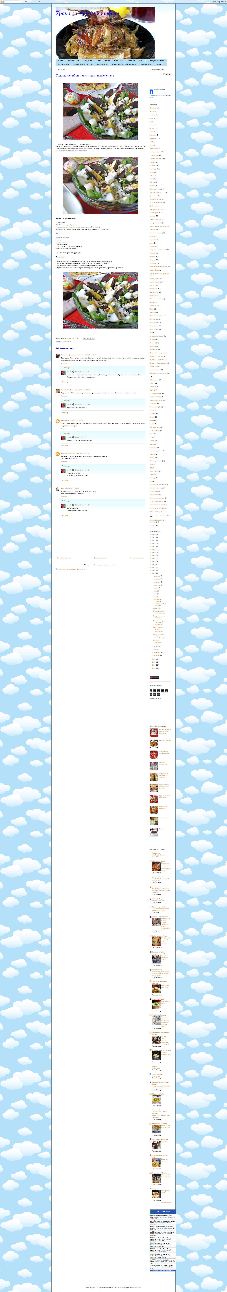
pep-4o (69, 338)
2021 (154, 549)
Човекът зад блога (73, 61)
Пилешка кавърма (165, 740)
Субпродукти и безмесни (156, 61)
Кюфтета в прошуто (157, 642)
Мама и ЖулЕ (154, 270)
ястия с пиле (154, 511)
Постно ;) (153, 343)
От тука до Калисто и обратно (159, 982)
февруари (157, 652)
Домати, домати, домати (167, 1217)
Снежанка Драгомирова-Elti (71, 355)
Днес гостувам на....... (157, 192)
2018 (154, 558)
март (155, 649)
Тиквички (153, 454)
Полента (152, 339)
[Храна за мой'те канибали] (151, 93)
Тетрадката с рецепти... (160, 1123)
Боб (151, 142)
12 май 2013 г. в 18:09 (89, 355)
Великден (153, 162)
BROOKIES (164, 1141)
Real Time (162, 1270)
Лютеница (153, 263)
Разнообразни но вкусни (158, 373)
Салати (64, 341)
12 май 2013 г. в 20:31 (82, 372)
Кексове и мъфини (156, 233)
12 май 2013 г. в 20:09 (82, 390)
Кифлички (153, 240)
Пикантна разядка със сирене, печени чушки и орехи (161, 909)
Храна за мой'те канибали (157, 89)
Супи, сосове (88, 61)
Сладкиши (153, 403)
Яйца (69, 341)
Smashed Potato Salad (158, 901)
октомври (157, 582)
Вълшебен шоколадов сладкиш (164, 957)
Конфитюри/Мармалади (158, 250)
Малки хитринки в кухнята (158, 266)
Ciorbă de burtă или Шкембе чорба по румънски (165, 940)
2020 (154, 552)
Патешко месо (154, 319)
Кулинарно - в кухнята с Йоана (160, 1083)
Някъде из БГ (154, 292)
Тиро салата (163, 818)
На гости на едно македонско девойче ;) (160, 953)
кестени (152, 236)
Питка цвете (157, 608)
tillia (62, 488)
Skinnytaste (156, 887)
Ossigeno (155, 1189)
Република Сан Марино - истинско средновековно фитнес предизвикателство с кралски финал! (161, 924)
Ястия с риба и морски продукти (160, 515)
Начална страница (100, 558)
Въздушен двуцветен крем (165, 1053)
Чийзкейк (153, 474)
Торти (152, 457)
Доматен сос (154, 196)
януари (156, 655)
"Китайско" (153, 108)
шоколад (152, 478)
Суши (151, 434)
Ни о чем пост (156, 1076)
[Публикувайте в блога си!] (87, 338)
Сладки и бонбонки (156, 400)
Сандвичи (153, 387)
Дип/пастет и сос (155, 189)
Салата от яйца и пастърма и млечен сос (158, 622)
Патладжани (154, 322)
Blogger (138, 1287)
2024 (154, 540)
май (155, 597)
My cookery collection (159, 907)
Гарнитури (153, 169)
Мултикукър (154, 285)
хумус (152, 468)
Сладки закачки (155, 397)
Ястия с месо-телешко (157, 508)
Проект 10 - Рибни (156, 356)
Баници (152, 128)
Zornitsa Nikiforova (68, 390)
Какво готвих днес (156, 219)
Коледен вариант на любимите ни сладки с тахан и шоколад (161, 1087)
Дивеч (141, 61)
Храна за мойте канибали (87, 13)
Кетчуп (161, 829)
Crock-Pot (153, 525)
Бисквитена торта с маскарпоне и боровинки (165, 731)
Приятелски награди (156, 353)
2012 (154, 659)
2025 (154, 537)
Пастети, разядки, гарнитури (83, 64)
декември (157, 576)
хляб (151, 464)
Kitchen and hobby (158, 1094)
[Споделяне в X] (89, 338)
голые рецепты (157, 1074)
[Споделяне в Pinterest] (93, 338)
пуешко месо (154, 366)
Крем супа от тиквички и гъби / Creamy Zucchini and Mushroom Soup (165, 1021)
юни (155, 594)
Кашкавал (153, 229)
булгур (152, 145)
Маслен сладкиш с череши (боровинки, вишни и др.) (165, 1040)
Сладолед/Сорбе (155, 407)
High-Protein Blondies (158, 855)
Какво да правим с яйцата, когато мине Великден (159, 636)
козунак (152, 246)
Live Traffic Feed (162, 1212)
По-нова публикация (64, 558)
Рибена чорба (165, 1096)
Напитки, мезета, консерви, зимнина (124, 64)
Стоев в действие (155, 427)
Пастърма (153, 312)
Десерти (152, 182)
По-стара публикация (136, 558)
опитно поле (154, 295)
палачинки (153, 305)
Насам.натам (154, 289)
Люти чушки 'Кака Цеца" (165, 986)
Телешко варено (160, 1267)
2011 (154, 662)
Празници (153, 346)
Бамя (151, 121)
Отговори (67, 368)
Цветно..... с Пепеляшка (160, 916)
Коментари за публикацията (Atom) (105, 565)
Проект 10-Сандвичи (157, 360)
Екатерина (65, 420)
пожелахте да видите (157, 336)
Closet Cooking (157, 898)
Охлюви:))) (153, 302)
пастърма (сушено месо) (71, 225)
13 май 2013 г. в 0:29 (72, 488)
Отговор (64, 363)
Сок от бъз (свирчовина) (163, 763)
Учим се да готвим (156, 461)
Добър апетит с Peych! (159, 936)
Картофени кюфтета (163, 808)
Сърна (152, 437)
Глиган (152, 172)
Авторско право (146, 64)
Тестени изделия (63, 64)
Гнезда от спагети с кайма (159, 617)
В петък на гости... (156, 158)
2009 (154, 668)
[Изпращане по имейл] (84, 338)
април (156, 646)
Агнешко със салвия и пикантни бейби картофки (159, 602)
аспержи (152, 115)
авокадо (152, 111)
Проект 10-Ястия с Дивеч (158, 363)
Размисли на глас (155, 370)
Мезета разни (154, 279)
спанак (152, 420)
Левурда (152, 260)
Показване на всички (166, 1202)
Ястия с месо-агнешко (157, 498)
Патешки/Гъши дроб (156, 316)
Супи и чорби (154, 430)
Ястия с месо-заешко (156, 501)
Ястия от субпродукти (157, 484)
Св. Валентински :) (156, 393)
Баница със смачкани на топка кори (164, 1161)
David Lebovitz (157, 969)
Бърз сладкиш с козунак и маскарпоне (158, 629)
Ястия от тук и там (156, 488)
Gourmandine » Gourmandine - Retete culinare (159, 1112)
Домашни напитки (156, 202)
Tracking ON (169, 1270)
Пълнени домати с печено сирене (159, 612)
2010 (154, 665)
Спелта (152, 424)
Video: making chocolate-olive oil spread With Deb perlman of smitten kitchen (161, 973)
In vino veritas (156, 1068)
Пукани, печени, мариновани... (164, 797)
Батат (151, 132)
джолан (152, 186)
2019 (154, 555)
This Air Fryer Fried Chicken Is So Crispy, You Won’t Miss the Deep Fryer (161, 890)
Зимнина (152, 216)
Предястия (153, 349)
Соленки (152, 413)
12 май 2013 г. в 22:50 (82, 453)
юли (155, 591)
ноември (157, 579)
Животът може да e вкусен (161, 1050)
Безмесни (153, 138)
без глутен (153, 135)
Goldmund (120, 1287)
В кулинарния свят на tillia (159, 1156)
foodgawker (156, 853)
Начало (60, 61)
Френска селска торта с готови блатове (164, 786)
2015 (154, 567)
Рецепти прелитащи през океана (160, 1033)
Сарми (152, 390)
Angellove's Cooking (159, 1015)
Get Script (155, 1270)
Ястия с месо (118, 61)
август (156, 588)
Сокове (152, 410)
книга (151, 243)
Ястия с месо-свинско (157, 505)
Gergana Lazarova (67, 453)
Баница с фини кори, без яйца (165, 1126)
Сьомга (152, 440)
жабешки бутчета (155, 209)
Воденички (153, 165)
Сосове (152, 417)
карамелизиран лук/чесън (158, 226)
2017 (154, 561)
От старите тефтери (156, 299)
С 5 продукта (154, 380)
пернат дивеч (154, 326)
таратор (152, 444)
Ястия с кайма (154, 495)
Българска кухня (155, 152)
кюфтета (152, 256)
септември (157, 585)
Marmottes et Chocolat (159, 1173)
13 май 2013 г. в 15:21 (82, 437)
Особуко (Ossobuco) (166, 1228)
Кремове (152, 253)
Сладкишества (102, 64)
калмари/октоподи (156, 223)
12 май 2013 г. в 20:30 (82, 404)
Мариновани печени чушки (164, 752)
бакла (151, 118)
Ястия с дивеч (154, 491)
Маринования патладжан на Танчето (163, 775)
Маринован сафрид (161, 1261)
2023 (154, 543)
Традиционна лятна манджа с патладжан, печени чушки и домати (165, 866)
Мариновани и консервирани (159, 273)
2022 (154, 546)
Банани (152, 125)
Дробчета (153, 206)
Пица (151, 332)
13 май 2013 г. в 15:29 (82, 470)
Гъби (151, 179)
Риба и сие (131, 61)
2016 (154, 564)
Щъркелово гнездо (158, 861)
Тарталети (153, 447)
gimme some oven (158, 877)
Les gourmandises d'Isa (160, 1139)
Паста (151, 309)
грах (151, 175)
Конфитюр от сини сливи (162, 1233)
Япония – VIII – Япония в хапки (166, 1176)
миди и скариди (155, 282)
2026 (154, 534)
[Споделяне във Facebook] (91, 338)
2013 (154, 573)
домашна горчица (155, 199)
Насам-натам (159, 64)
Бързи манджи (154, 155)
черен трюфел (154, 471)
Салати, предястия (103, 61)
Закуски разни (154, 213)
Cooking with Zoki (158, 999)
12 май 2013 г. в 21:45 (76, 420)
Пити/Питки (154, 329)
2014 (154, 570)
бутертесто (153, 148)
